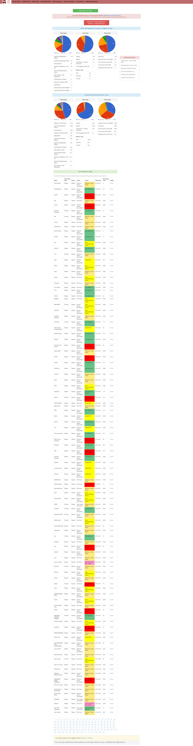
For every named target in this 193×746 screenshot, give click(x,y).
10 (77, 719)
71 (79, 727)
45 (61, 724)
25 (61, 722)
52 (82, 724)
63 (55, 727)
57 (98, 724)
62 (113, 724)
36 (95, 722)
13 (86, 719)
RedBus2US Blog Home (92, 1)
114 (96, 732)
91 (79, 729)
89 (73, 729)
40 (107, 722)
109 (77, 732)
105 (63, 732)
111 (85, 732)
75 (92, 727)
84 (58, 729)
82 (113, 727)
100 (108, 729)
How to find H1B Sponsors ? (127, 71)
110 (81, 732)
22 (114, 719)
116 (103, 732)
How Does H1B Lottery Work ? (128, 74)
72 (82, 727)
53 (86, 724)
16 (96, 719)
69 (73, 727)
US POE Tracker (26, 1)
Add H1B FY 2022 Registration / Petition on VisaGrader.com (96, 22)
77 (98, 727)
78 (101, 727)
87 (67, 729)
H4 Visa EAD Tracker (46, 1)
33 (86, 722)
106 (66, 732)
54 (89, 724)
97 (98, 729)
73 (86, 727)
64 (58, 727)
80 (107, 727)
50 (76, 724)
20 (108, 719)
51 (79, 724)
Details (111, 183)
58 (101, 724)
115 (100, 732)
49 (73, 724)
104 (59, 732)
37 (98, 722)
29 (73, 722)
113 (92, 732)
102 (115, 729)
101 (111, 729)
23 (55, 722)
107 (70, 732)
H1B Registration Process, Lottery (129, 65)
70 (76, 727)
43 (55, 724)
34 (89, 722)
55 (92, 724)
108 (74, 732)
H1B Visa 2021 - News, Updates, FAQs (129, 61)
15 (93, 719)
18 (102, 719)
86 (64, 729)
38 (101, 722)
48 (70, 724)
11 (80, 719)
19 (105, 719)
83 (55, 729)
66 (64, 727)
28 (70, 722)
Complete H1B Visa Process (127, 77)
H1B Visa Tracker (16, 1)
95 (92, 729)
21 (111, 719)
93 (86, 729)
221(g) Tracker (35, 1)
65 (61, 727)
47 (67, 724)
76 (95, 727)
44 (58, 724)
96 (95, 729)
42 (113, 722)
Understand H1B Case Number (128, 68)
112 (88, 732)
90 (76, 729)
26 (64, 722)
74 (89, 727)
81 (110, 727)
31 (79, 722)
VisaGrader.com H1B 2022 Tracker (112, 15)
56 (95, 724)
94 (89, 729)
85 (61, 729)
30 (76, 722)
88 (70, 729)
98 (101, 729)
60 (107, 724)
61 (110, 724)
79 (104, 727)
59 (104, 724)
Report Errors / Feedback (86, 738)
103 (55, 732)
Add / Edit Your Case (85, 11)
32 (82, 722)
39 (104, 722)
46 (64, 724)
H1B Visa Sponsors (57, 1)
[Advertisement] (132, 42)
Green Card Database (69, 1)
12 (83, 719)
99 (104, 729)
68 (70, 727)
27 (67, 722)
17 (99, 719)
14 (89, 719)
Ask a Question (80, 1)
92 (82, 729)
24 (58, 722)
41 (110, 722)
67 (67, 727)
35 (92, 722)
